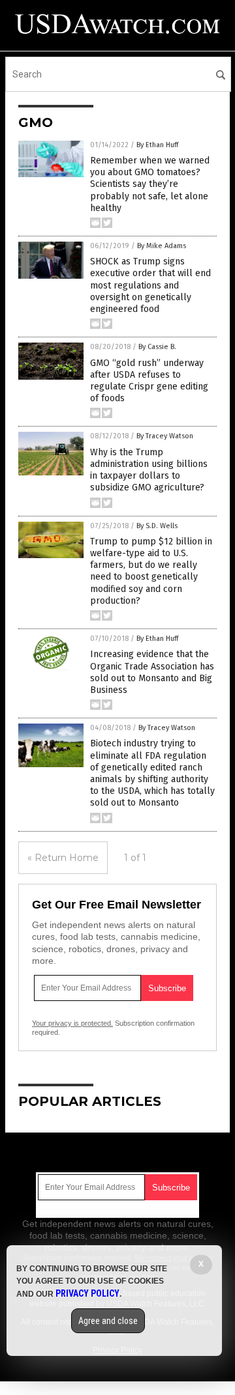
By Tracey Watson (164, 436)
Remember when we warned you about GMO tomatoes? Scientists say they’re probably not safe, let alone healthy (150, 184)
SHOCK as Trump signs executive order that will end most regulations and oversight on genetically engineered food (150, 285)
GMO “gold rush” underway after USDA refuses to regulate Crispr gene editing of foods (149, 381)
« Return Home (63, 858)
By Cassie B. (157, 347)
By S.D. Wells (157, 526)
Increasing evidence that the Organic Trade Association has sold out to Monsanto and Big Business (152, 672)
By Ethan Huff (157, 145)
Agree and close (108, 1321)
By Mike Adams (161, 246)
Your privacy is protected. (72, 1023)
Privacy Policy (87, 1293)
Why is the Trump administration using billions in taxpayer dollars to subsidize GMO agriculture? (149, 470)
